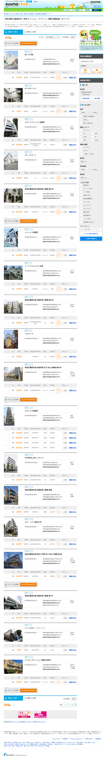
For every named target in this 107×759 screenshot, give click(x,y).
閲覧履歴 (77, 10)
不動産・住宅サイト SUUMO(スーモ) (12, 742)
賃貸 (21, 13)
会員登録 (87, 10)
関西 (28, 745)
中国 (36, 745)
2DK (84, 140)
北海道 (5, 745)
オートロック (87, 205)
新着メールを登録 (97, 71)
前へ (61, 704)
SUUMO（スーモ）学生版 (17, 5)
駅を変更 (97, 98)
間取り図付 (86, 212)
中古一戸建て (88, 742)
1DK (96, 133)
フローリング (87, 208)
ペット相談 (86, 192)
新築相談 (47, 745)
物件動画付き (87, 215)
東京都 (26, 13)
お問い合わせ (97, 7)
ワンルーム (86, 130)
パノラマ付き (87, 218)
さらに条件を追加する (92, 233)
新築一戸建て (80, 742)
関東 (13, 745)
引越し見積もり (43, 744)
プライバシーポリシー (76, 738)
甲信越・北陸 (19, 745)
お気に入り (67, 10)
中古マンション (71, 742)
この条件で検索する (91, 238)
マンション (86, 147)
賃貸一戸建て (46, 742)
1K (84, 133)
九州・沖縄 (41, 745)
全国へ (36, 1)
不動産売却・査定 (33, 744)
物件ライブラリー (59, 744)
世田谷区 (31, 13)
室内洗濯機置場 (87, 198)
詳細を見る (72, 77)
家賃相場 (53, 742)
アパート (85, 150)
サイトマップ (97, 5)
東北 (10, 745)
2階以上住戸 (86, 195)
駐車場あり (86, 185)
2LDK (96, 140)
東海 (25, 745)
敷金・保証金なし (88, 123)
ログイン (96, 10)
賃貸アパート (38, 742)
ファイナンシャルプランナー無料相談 (74, 744)
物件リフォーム (24, 744)
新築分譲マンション (61, 742)
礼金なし (85, 119)
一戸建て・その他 (88, 154)
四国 (32, 745)
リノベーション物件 (8, 744)
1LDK (85, 137)
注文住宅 (17, 744)
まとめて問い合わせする (28, 43)
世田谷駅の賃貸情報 (41, 13)
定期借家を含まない (89, 222)
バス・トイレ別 (87, 188)
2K (95, 137)
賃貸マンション (30, 742)
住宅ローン (51, 744)
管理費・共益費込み (89, 116)
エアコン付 (86, 202)
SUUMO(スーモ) (94, 2)
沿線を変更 (86, 98)
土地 (93, 742)
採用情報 (98, 738)
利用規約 (65, 738)
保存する (85, 71)
